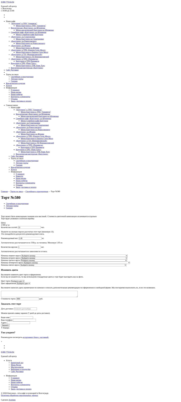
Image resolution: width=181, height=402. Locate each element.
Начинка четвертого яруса (12, 263)
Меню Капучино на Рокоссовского (30, 43)
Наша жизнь (16, 92)
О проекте (15, 90)
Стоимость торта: (8, 299)
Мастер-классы (17, 367)
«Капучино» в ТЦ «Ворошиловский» (26, 54)
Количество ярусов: (9, 247)
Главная (4, 191)
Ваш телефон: (7, 320)
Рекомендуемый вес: (9, 238)
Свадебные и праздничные (22, 77)
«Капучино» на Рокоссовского (23, 41)
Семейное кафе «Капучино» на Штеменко (28, 32)
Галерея (14, 81)
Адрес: (4, 323)
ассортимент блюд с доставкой (35, 337)
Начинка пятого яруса (10, 265)
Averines (12, 400)
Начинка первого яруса (11, 256)
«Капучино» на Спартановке (23, 37)
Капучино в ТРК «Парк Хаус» (23, 63)
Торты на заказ (16, 191)
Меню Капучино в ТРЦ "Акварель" (31, 26)
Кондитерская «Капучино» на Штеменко (28, 28)
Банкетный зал (17, 363)
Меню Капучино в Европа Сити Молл (32, 52)
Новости (19, 176)
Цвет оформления (8, 283)
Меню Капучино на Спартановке (30, 39)
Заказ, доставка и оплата (21, 101)
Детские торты (17, 79)
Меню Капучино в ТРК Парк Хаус (30, 66)
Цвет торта (5, 281)
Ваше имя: (5, 317)
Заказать (5, 325)
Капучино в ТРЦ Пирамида (27, 61)
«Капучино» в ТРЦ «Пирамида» (24, 59)
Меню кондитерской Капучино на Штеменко (35, 30)
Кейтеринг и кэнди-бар (20, 369)
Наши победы (17, 94)
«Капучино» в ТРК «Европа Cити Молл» (28, 50)
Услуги (9, 85)
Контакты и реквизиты (20, 97)
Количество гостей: (9, 227)
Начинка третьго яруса (10, 260)
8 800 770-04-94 (7, 2)
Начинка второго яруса (10, 258)
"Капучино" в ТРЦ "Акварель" (24, 23)
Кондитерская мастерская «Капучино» (27, 68)
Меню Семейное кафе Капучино (29, 35)
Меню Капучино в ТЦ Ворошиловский (32, 57)
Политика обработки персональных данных (19, 395)
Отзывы (14, 99)
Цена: (3, 223)
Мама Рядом (16, 365)
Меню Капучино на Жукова (27, 48)
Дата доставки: (7, 309)
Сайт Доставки (12, 70)
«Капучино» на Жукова (21, 46)
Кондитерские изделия (15, 83)
